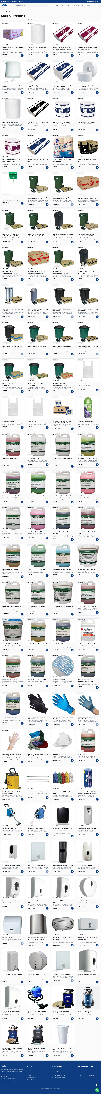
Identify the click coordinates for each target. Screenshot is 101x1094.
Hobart (91, 1073)
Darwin (79, 1075)
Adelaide (80, 1073)
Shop (61, 5)
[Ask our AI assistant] (97, 1085)
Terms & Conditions (31, 1077)
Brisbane (80, 1071)
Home (56, 5)
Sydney (80, 1069)
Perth (90, 1071)
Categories (74, 5)
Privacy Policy (30, 1079)
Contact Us (29, 1075)
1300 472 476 (6, 1)
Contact (88, 5)
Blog (82, 5)
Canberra (91, 1075)
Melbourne (92, 1069)
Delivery (67, 5)
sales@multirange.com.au (18, 1)
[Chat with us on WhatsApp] (97, 1090)
